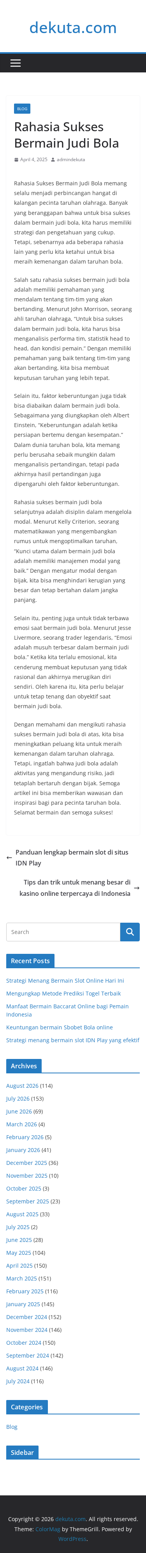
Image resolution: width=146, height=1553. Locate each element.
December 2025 (26, 1162)
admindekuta (71, 159)
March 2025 (21, 1278)
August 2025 (22, 1214)
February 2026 (25, 1137)
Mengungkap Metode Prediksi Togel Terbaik (63, 993)
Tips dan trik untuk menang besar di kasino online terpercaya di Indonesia (74, 888)
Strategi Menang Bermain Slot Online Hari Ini (65, 980)
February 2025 (25, 1291)
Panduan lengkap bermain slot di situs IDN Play (72, 858)
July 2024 (18, 1381)
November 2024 (26, 1329)
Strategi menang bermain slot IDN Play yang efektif (72, 1040)
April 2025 (19, 1265)
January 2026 (23, 1150)
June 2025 (19, 1239)
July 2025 (18, 1227)
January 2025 (23, 1304)
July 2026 (18, 1098)
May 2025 (18, 1252)
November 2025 (26, 1175)
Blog (22, 108)
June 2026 (19, 1111)
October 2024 (23, 1342)
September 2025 (27, 1201)
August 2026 (22, 1085)
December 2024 (26, 1317)
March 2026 (21, 1124)
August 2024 (22, 1368)
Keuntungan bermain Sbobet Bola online (59, 1027)
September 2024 (27, 1355)
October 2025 (23, 1188)
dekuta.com (73, 27)
